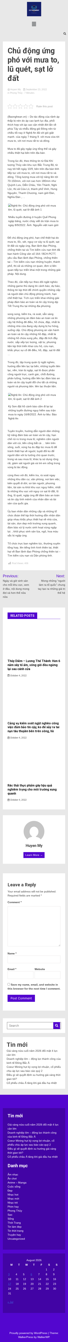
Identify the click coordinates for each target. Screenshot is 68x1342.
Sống (11, 1218)
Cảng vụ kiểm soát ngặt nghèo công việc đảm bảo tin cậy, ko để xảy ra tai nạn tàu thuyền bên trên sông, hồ (33, 727)
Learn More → (34, 854)
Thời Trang (14, 1222)
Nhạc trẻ (13, 1202)
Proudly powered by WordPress (28, 1333)
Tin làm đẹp (15, 1226)
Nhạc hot (13, 1194)
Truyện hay (14, 1234)
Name (12, 953)
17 (9, 1283)
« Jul (10, 1302)
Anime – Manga (17, 1182)
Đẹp (10, 1190)
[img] (34, 24)
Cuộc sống (14, 1186)
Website (40, 969)
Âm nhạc (13, 1174)
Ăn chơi (12, 1178)
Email (12, 969)
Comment (15, 902)
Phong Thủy (16, 93)
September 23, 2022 (36, 89)
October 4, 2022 (18, 675)
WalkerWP (43, 1337)
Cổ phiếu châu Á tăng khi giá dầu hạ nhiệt (32, 1082)
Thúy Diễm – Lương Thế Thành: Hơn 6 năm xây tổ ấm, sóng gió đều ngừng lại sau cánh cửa (34, 665)
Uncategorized (16, 1238)
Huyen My (15, 89)
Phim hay (13, 1206)
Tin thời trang (15, 1230)
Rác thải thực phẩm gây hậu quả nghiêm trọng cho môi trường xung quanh (32, 789)
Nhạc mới (13, 1198)
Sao (10, 1214)
